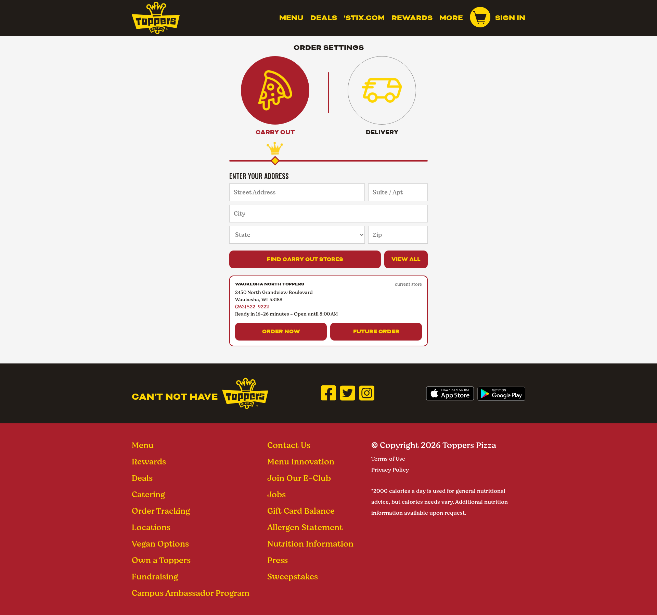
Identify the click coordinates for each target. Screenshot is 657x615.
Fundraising (155, 576)
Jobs (276, 494)
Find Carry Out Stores (305, 259)
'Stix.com (364, 17)
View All (406, 259)
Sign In (510, 17)
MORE (451, 17)
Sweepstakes (292, 576)
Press (277, 560)
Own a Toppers (161, 560)
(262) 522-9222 (252, 307)
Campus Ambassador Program (190, 593)
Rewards (412, 17)
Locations (151, 527)
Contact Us (288, 445)
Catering (148, 494)
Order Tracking (161, 510)
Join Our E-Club (299, 478)
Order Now (281, 331)
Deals (323, 17)
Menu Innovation (300, 461)
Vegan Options (160, 543)
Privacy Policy (390, 469)
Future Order (376, 331)
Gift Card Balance (301, 510)
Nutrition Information (310, 543)
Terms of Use (388, 458)
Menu (291, 17)
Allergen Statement (305, 527)
